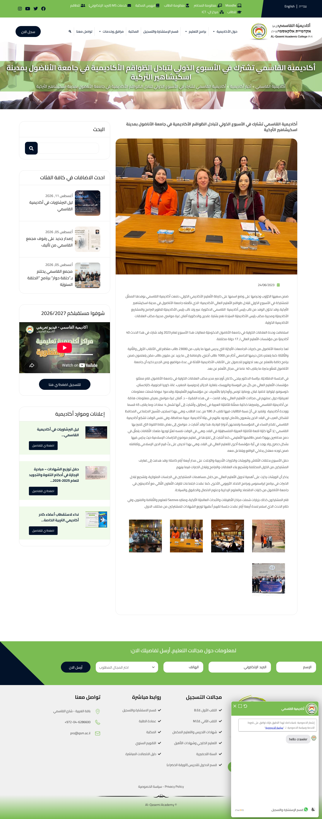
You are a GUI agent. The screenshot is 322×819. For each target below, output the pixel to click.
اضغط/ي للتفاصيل (43, 445)
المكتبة (133, 31)
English (290, 6)
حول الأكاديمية (227, 31)
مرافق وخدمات (113, 31)
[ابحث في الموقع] (69, 31)
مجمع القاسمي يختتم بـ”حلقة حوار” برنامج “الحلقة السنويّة (50, 278)
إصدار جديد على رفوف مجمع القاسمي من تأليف (49, 242)
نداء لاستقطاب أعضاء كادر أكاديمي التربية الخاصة (59, 517)
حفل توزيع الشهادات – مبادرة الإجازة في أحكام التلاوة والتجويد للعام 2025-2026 (54, 475)
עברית (303, 6)
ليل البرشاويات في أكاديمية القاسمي (51, 206)
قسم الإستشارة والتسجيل (160, 31)
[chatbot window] (275, 759)
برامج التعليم (197, 31)
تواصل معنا (84, 31)
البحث (99, 129)
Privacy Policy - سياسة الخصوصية (161, 786)
